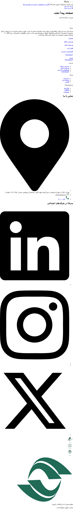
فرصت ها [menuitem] (26, 4)
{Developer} (69, 55)
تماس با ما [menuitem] (38, 4)
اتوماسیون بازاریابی (67, 51)
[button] (36, 38)
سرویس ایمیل (68, 45)
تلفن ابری (70, 48)
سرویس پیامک (68, 41)
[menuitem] (69, 4)
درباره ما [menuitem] (32, 4)
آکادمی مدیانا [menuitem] (45, 4)
